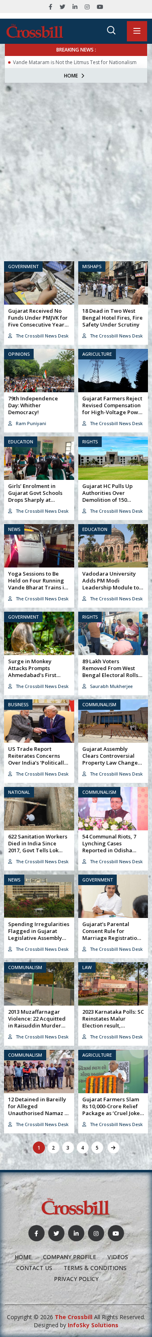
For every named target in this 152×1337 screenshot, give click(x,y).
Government (23, 266)
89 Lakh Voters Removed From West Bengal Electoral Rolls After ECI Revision (110, 672)
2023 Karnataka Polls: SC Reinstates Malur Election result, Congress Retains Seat (113, 1022)
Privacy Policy (76, 1279)
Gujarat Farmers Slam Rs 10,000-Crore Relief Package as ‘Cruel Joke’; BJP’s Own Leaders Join (112, 1110)
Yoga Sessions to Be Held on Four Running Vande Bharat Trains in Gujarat (37, 584)
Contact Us (34, 1268)
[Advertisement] (76, 163)
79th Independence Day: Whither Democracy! (33, 405)
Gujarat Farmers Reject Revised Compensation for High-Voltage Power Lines (113, 409)
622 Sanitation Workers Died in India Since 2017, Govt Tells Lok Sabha (37, 847)
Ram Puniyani (30, 423)
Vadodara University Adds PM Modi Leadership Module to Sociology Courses (110, 584)
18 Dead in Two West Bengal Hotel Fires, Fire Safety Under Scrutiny (112, 317)
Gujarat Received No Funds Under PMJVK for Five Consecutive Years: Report (38, 321)
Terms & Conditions (95, 1268)
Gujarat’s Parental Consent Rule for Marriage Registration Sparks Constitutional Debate (111, 937)
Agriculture (97, 354)
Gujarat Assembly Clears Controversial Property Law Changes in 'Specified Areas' (111, 759)
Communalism (99, 704)
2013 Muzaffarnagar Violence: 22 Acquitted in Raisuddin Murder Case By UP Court (37, 1022)
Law (87, 967)
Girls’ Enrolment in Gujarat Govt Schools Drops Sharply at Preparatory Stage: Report (35, 499)
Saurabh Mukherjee (111, 686)
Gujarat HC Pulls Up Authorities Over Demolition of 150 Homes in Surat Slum (109, 496)
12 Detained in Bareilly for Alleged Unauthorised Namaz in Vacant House (38, 1110)
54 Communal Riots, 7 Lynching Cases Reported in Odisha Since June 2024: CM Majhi (109, 850)
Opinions (19, 354)
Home (71, 75)
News (14, 529)
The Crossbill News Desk (42, 336)
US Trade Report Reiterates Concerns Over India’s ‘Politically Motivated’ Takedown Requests (37, 762)
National (19, 792)
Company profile (69, 1257)
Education (20, 442)
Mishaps (91, 266)
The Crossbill (73, 1317)
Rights (90, 442)
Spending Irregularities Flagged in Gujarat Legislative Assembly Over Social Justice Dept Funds (38, 937)
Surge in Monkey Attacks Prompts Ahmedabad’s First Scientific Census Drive (37, 672)
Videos (117, 1257)
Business (18, 704)
